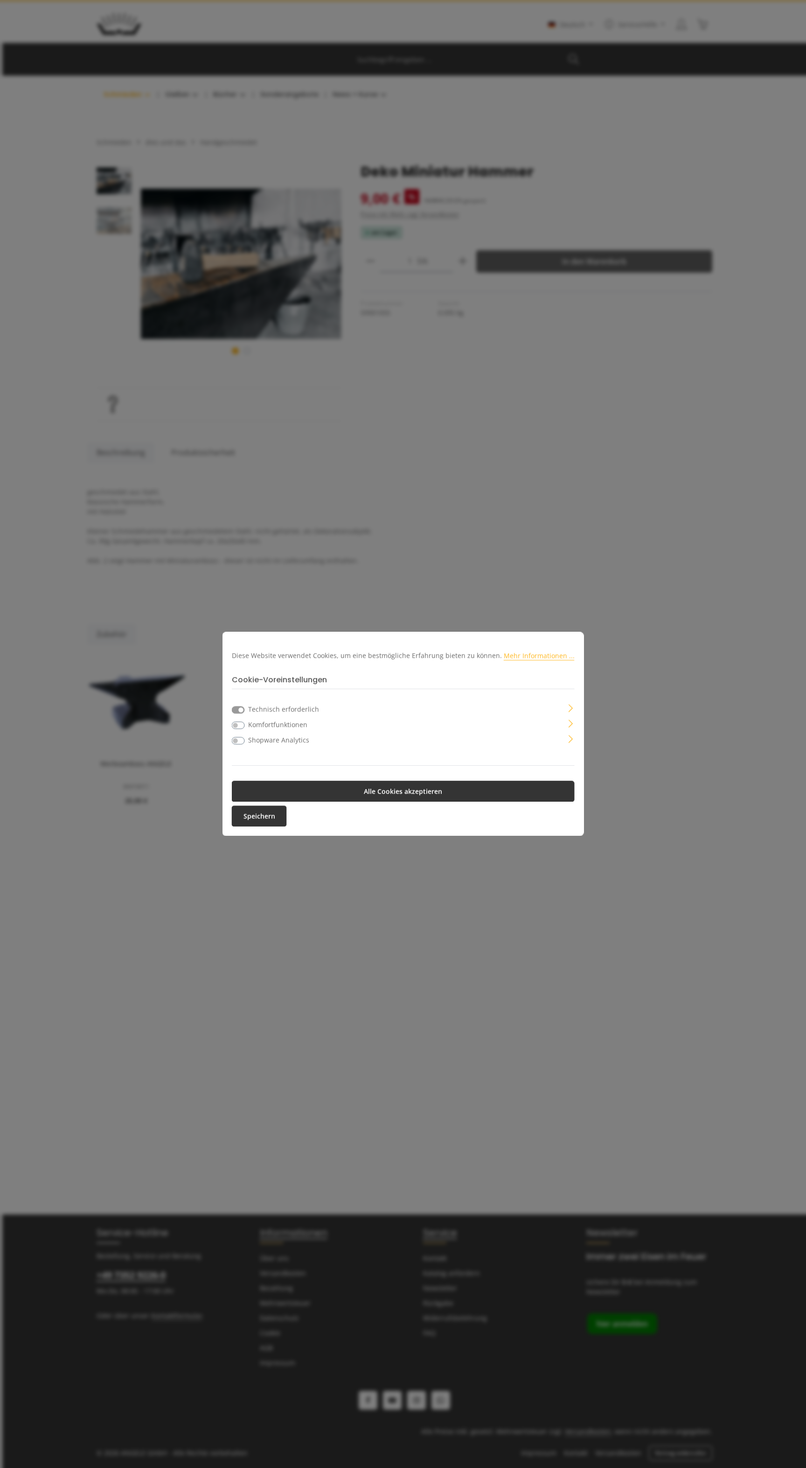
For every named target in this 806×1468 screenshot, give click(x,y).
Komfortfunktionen (277, 724)
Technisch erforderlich (283, 709)
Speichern (259, 816)
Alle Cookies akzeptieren (403, 791)
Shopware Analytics (278, 740)
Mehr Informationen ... (539, 655)
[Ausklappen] (571, 708)
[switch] (238, 725)
